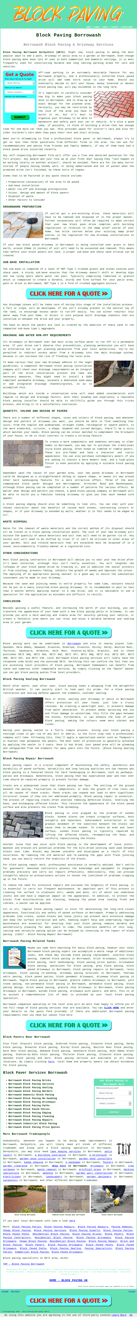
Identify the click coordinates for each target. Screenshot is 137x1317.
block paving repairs (88, 969)
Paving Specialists (98, 1248)
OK (131, 1315)
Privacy (132, 1291)
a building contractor (50, 1155)
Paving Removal (121, 1227)
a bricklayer (98, 1155)
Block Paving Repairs (59, 1227)
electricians (12, 1176)
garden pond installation (38, 1158)
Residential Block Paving (51, 1234)
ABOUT (105, 27)
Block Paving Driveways (93, 1237)
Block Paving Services (50, 1230)
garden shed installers (95, 1158)
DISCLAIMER (127, 27)
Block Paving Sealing (65, 1248)
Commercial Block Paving (32, 1252)
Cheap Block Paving (17, 1230)
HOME (88, 27)
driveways (97, 1166)
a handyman (73, 1162)
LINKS (96, 27)
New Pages (15, 1291)
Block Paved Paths (16, 1234)
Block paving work (16, 643)
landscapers (54, 1176)
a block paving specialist (67, 1148)
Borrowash (74, 643)
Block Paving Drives (87, 1234)
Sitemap (5, 1291)
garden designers (99, 1176)
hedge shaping (33, 1162)
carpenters (10, 1180)
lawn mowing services (65, 1151)
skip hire (59, 1166)
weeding (48, 1173)
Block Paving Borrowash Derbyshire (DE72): (34, 52)
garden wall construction (94, 1173)
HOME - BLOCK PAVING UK (68, 1280)
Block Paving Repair (103, 1241)
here (51, 1061)
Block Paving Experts (85, 1230)
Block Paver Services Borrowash (35, 1073)
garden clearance (15, 1166)
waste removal (47, 1169)
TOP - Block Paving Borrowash (23, 1264)
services (55, 1008)
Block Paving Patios (26, 1227)
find (14, 1043)
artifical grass (90, 1169)
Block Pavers (114, 1234)
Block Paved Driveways (67, 1252)
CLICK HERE (111, 1008)
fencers (108, 1162)
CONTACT (115, 27)
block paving (95, 52)
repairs (58, 885)
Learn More (119, 1315)
